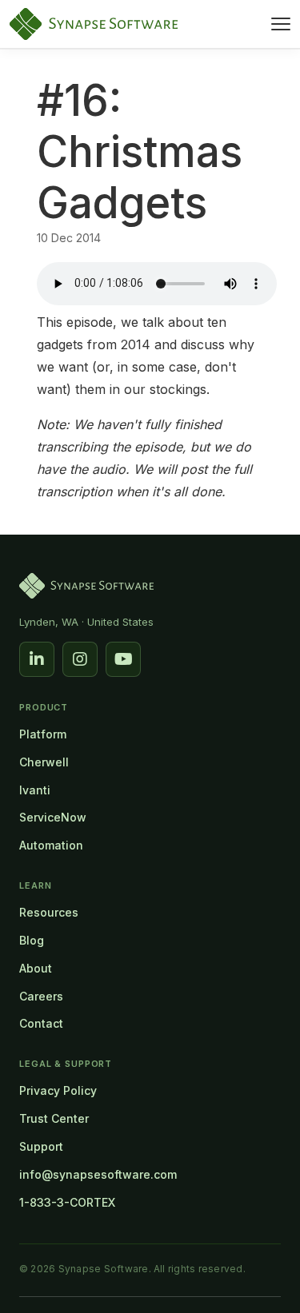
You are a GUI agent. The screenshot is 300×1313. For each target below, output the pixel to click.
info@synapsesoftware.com (98, 1174)
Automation (51, 845)
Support (41, 1146)
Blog (31, 940)
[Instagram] (80, 659)
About (35, 968)
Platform (42, 734)
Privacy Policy (58, 1090)
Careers (41, 996)
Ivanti (34, 790)
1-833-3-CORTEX (67, 1202)
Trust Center (54, 1118)
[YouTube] (123, 659)
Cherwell (44, 762)
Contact (41, 1023)
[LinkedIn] (36, 659)
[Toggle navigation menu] (281, 24)
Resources (48, 912)
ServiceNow (52, 817)
